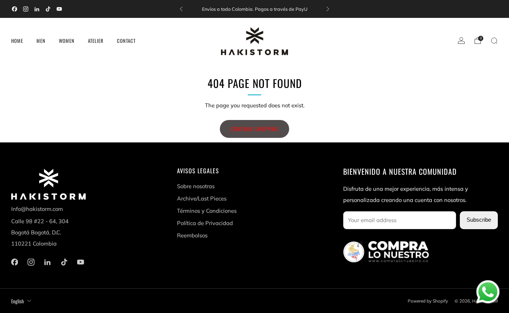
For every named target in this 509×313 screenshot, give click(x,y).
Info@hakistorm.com (37, 208)
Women (67, 40)
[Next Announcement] (328, 9)
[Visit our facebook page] (14, 9)
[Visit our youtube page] (59, 9)
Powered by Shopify (428, 301)
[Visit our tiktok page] (48, 9)
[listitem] (255, 9)
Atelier (96, 40)
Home (17, 40)
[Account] (461, 40)
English (17, 301)
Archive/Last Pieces (202, 198)
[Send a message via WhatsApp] (488, 292)
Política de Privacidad (205, 223)
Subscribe (479, 220)
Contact (126, 40)
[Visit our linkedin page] (36, 9)
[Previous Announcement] (181, 9)
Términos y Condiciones (207, 210)
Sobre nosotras (196, 186)
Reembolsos (192, 235)
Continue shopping (254, 129)
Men (41, 40)
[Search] (494, 40)
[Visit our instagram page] (25, 9)
